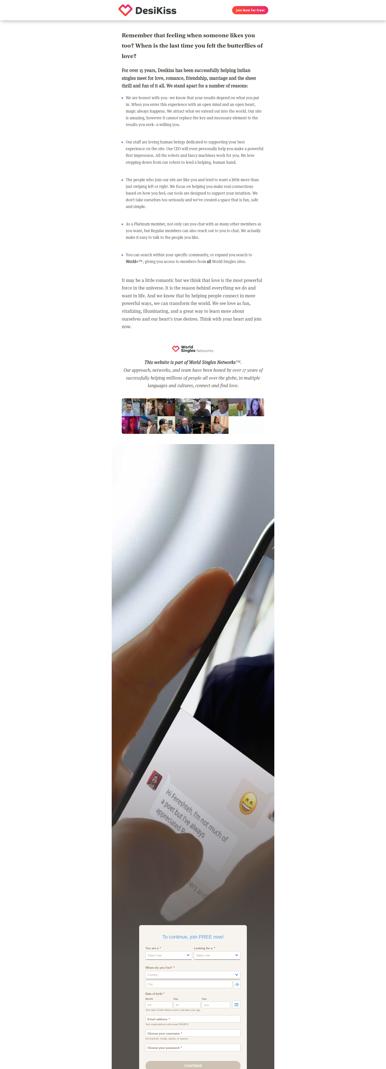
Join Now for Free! (250, 10)
